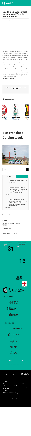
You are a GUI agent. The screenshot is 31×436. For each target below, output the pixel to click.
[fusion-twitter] (15, 377)
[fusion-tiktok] (15, 379)
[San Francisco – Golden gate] (15, 146)
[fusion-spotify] (17, 379)
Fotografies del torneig (9, 79)
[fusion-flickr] (15, 382)
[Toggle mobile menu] (28, 3)
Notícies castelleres (14, 20)
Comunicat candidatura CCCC (18, 181)
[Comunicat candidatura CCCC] (6, 181)
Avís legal (15, 385)
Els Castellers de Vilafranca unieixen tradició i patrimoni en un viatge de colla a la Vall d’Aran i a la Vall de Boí (18, 190)
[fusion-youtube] (13, 379)
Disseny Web (15, 398)
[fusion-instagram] (17, 377)
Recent (9, 177)
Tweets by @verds (7, 215)
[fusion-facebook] (13, 377)
